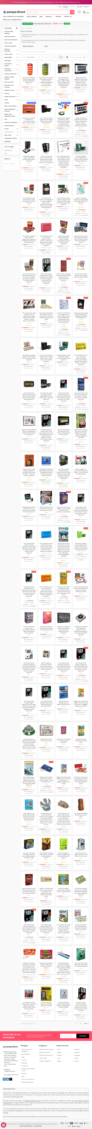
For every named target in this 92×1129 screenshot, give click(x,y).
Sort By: (24, 57)
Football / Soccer (9, 90)
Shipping (58, 16)
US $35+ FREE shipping (8, 32)
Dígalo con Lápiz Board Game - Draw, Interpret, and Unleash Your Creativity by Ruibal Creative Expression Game (46, 892)
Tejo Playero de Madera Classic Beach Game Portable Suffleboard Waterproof (28, 80)
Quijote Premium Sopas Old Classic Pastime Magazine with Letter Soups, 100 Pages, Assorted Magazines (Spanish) (81, 433)
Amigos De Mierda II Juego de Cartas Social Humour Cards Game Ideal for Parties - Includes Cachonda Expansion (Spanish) (80, 122)
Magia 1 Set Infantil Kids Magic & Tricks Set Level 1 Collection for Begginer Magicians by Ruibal (81, 703)
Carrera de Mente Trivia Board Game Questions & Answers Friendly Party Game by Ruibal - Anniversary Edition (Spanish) (29, 278)
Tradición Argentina (10, 46)
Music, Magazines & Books (9, 110)
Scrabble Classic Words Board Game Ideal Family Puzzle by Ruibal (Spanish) (64, 357)
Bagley (59, 1061)
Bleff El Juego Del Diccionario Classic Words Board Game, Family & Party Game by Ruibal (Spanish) (46, 666)
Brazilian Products (9, 36)
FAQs (41, 16)
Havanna (77, 1052)
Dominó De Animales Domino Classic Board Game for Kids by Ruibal (81, 275)
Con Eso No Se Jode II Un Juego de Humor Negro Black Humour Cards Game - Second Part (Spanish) (46, 358)
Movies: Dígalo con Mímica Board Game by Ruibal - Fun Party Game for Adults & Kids (81, 471)
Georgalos (77, 1055)
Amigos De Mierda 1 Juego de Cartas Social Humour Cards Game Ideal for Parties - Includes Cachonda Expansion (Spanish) (80, 81)
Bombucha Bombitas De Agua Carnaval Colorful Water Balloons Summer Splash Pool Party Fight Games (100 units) (64, 591)
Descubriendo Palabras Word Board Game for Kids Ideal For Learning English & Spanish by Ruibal (46, 316)
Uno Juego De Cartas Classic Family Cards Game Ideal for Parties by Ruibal (28, 200)
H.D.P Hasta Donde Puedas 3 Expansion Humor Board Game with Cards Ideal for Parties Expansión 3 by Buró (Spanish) (64, 667)
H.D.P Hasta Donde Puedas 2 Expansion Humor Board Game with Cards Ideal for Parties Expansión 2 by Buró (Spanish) (64, 397)
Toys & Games (8, 132)
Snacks (6, 129)
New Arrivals (8, 43)
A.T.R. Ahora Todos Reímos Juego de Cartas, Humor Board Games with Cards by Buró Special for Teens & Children (80, 1006)
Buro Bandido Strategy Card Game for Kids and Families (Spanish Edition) (46, 855)
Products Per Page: (76, 57)
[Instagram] (4, 1079)
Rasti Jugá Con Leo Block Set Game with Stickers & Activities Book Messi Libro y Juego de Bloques (29, 817)
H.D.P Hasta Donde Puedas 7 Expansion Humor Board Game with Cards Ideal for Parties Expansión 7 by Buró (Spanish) (81, 667)
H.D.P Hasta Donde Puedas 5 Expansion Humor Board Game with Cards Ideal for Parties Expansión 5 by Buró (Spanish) (29, 929)
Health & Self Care (10, 96)
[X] (10, 1079)
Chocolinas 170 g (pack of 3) (42, 23)
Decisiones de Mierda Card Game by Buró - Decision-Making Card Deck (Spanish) (63, 432)
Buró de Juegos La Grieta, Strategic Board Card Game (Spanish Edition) (63, 855)
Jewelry (6, 103)
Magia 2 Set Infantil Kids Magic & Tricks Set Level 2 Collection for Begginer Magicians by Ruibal (64, 780)
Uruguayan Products (10, 138)
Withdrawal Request (27, 1082)
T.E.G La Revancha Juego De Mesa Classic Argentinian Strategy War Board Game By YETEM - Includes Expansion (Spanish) (29, 317)
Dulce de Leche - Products (9, 86)
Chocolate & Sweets (8, 64)
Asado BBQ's (8, 57)
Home (6, 99)
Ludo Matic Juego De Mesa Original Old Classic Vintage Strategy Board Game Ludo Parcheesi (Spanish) (63, 240)
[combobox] (50, 12)
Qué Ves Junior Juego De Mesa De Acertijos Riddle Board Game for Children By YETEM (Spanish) (64, 277)
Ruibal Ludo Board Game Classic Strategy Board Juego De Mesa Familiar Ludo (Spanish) (29, 432)
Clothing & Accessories (8, 69)
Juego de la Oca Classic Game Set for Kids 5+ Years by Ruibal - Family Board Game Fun (46, 779)
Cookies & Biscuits (10, 74)
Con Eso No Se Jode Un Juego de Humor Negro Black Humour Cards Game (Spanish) (46, 120)
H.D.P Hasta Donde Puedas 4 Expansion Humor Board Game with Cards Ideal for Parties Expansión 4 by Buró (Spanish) (81, 511)
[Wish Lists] (79, 12)
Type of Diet (7, 135)
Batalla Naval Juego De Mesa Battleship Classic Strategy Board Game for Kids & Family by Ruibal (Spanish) (46, 472)
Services (48, 16)
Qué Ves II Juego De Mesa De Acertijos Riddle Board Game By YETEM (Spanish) (81, 200)
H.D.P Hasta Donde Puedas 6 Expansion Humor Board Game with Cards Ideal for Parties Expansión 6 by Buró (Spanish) (46, 929)
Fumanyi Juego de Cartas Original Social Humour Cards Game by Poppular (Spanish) (81, 159)
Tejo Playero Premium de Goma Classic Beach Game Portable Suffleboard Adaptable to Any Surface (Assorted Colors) (46, 81)
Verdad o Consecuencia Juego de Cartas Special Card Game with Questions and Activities (64, 509)
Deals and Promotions (11, 40)
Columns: (46, 57)
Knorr (59, 1058)
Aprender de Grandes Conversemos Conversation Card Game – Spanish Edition (29, 120)
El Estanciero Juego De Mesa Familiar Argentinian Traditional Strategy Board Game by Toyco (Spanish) (29, 239)
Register (86, 6)
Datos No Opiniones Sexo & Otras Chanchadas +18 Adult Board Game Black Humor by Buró (28, 630)
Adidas (59, 1052)
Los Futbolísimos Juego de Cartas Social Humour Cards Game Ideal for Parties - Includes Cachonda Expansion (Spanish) (64, 929)
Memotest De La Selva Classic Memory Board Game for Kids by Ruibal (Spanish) (29, 357)
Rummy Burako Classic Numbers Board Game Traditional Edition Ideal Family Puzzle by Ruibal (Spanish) (63, 201)
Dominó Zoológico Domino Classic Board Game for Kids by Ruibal (63, 890)
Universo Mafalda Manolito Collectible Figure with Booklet (46, 1004)
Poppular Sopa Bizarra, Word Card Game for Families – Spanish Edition (46, 965)
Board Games (8, 150)
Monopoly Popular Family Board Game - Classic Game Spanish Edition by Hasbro (80, 927)
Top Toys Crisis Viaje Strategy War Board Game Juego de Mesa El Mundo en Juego (29, 855)
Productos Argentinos (11, 122)
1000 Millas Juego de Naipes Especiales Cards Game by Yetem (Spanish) (29, 159)
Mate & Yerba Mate (10, 106)
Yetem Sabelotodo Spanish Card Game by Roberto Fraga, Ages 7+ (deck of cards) (63, 1005)
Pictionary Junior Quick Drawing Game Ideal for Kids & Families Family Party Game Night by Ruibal (81, 780)
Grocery (6, 93)
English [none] (65, 6)
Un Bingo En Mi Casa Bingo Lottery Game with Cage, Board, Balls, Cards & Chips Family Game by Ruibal (29, 1006)
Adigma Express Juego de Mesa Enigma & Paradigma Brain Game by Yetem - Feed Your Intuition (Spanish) (29, 472)
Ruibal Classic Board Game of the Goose (46, 740)
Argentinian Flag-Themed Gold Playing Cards (81, 740)
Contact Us (68, 16)
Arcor (59, 1049)
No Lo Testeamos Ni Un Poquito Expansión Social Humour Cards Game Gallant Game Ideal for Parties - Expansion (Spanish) (46, 547)
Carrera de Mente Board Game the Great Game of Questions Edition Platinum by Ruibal (81, 589)
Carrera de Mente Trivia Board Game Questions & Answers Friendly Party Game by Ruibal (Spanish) (81, 396)
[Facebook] (7, 1079)
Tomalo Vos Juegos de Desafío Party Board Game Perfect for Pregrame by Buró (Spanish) (63, 630)
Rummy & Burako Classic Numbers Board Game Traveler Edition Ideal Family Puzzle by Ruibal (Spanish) (29, 396)
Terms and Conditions (28, 1079)
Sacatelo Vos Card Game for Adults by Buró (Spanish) (64, 740)
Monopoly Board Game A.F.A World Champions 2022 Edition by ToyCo (46, 508)
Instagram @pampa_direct (32, 1101)
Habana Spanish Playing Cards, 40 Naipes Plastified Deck (63, 702)
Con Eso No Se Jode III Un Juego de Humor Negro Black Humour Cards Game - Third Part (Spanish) (46, 396)
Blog (23, 1076)
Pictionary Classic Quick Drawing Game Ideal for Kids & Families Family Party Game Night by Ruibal (81, 239)
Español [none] (72, 6)
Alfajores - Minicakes (7, 50)
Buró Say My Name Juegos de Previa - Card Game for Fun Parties (81, 854)
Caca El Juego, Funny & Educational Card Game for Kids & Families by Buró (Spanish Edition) (29, 891)
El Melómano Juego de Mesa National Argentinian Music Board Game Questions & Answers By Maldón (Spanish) (81, 630)
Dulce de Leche (8, 82)
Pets (5, 119)
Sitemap (24, 1073)
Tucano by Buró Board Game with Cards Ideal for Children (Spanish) (80, 964)
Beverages (7, 60)
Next (85, 1023)
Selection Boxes (9, 125)
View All (76, 1061)
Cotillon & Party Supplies (9, 78)
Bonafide (77, 1049)
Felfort (76, 1058)
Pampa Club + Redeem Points (12, 19)
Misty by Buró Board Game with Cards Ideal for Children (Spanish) (46, 628)
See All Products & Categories (13, 16)
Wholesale (7, 141)
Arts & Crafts (8, 54)
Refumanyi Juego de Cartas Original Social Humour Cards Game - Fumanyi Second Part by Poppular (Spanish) (81, 547)
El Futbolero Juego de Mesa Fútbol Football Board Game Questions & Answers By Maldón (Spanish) (81, 892)
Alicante (59, 1055)
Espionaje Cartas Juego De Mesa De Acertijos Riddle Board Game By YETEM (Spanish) (81, 315)
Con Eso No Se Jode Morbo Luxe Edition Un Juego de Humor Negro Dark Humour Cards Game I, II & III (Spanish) (46, 159)
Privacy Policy (38, 1126)
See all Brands (32, 16)
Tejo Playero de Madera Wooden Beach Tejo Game (81, 815)
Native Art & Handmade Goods (9, 115)
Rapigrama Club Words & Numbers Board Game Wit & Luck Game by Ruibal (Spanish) (29, 509)
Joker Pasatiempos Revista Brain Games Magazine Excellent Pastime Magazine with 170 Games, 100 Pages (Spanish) (29, 781)
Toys (5, 153)
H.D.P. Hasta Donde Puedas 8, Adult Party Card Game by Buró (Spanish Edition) (46, 703)
